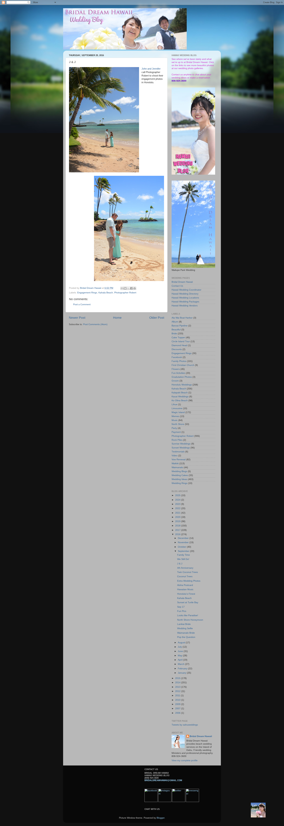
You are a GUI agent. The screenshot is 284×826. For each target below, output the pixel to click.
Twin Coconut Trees (187, 572)
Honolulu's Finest (186, 594)
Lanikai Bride (184, 624)
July (180, 647)
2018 (178, 525)
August (182, 642)
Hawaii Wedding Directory (185, 294)
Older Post (156, 317)
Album (175, 322)
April (180, 660)
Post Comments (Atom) (95, 324)
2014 (178, 682)
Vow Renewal (179, 459)
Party (174, 428)
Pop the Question (186, 637)
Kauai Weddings (180, 396)
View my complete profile (185, 760)
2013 (178, 687)
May (180, 655)
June (181, 651)
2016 (178, 534)
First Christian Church (183, 365)
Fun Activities (178, 373)
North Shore (178, 424)
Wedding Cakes (180, 475)
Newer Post (77, 317)
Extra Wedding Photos (188, 581)
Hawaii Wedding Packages (185, 301)
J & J (179, 563)
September (184, 551)
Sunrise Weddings (181, 444)
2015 (178, 678)
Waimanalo (177, 467)
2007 (178, 708)
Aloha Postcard (185, 585)
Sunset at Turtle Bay (187, 602)
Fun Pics (181, 611)
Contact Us (177, 286)
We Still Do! (183, 559)
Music (175, 420)
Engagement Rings (87, 292)
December (183, 538)
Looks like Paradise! (187, 615)
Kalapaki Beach (180, 392)
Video (175, 455)
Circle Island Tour (181, 341)
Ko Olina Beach (180, 400)
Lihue (174, 404)
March (181, 664)
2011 (178, 695)
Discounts (177, 349)
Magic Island (178, 412)
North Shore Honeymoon (190, 620)
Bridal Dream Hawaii (182, 282)
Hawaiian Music (185, 589)
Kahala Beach (105, 292)
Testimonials (178, 451)
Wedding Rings (179, 483)
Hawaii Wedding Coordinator (186, 290)
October (182, 547)
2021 (178, 513)
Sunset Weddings (181, 447)
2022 (178, 508)
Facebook (177, 357)
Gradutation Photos (182, 377)
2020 (178, 517)
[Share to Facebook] (131, 288)
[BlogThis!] (125, 288)
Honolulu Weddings (182, 384)
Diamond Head (179, 345)
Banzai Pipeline (180, 325)
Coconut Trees (184, 576)
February (183, 668)
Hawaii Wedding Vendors (185, 305)
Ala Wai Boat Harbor (182, 318)
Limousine (177, 408)
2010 (178, 700)
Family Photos (179, 361)
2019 (178, 521)
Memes (175, 416)
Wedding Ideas (179, 479)
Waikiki (175, 463)
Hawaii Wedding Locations (185, 297)
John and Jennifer (151, 68)
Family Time (183, 555)
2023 (178, 504)
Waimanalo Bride (186, 633)
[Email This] (122, 288)
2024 (178, 500)
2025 (178, 495)
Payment (176, 432)
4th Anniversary (185, 568)
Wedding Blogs (179, 471)
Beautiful (176, 329)
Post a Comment (82, 304)
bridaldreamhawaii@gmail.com (163, 780)
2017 (178, 530)
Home (117, 317)
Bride (174, 333)
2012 (178, 691)
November (183, 542)
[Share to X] (128, 288)
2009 (178, 704)
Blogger (161, 818)
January (182, 673)
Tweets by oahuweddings (185, 725)
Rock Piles (177, 440)
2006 (178, 713)
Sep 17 (181, 607)
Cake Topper (178, 337)
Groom (175, 381)
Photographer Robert (125, 292)
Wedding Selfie (185, 628)
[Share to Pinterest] (134, 288)
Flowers (176, 369)
